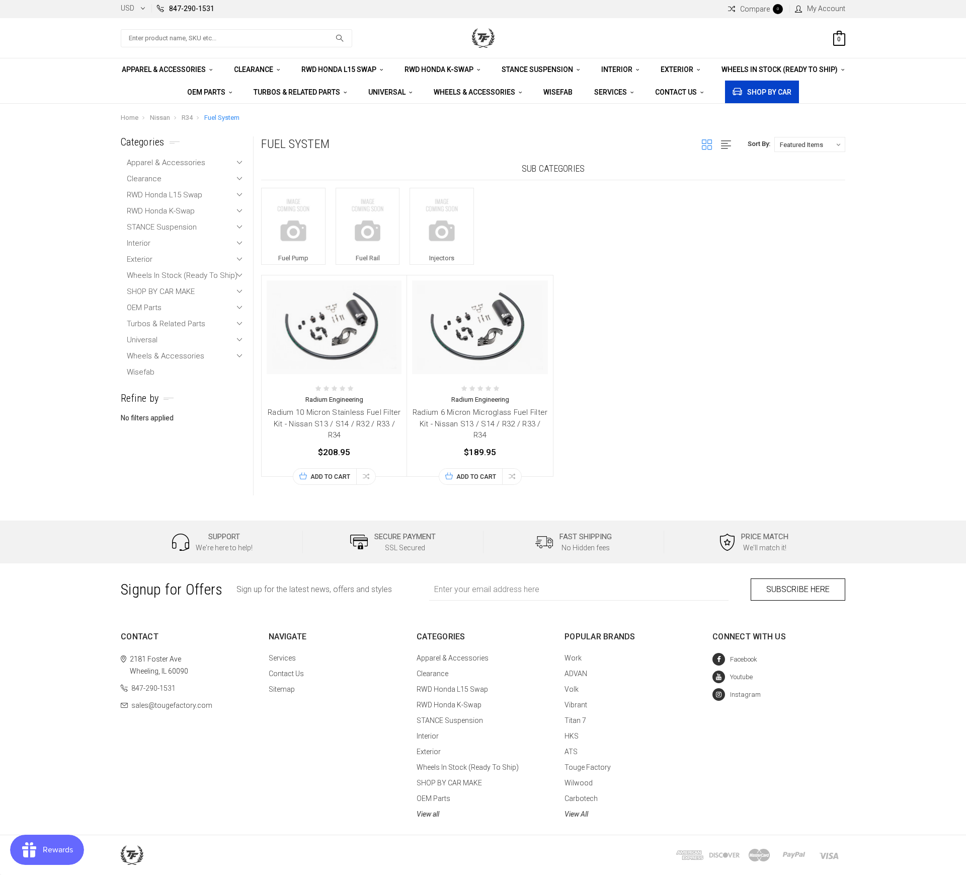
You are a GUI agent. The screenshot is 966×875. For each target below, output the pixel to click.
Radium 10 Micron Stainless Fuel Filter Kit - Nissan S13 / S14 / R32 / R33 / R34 (334, 424)
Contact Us (676, 92)
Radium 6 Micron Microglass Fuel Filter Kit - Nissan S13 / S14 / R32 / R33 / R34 (480, 424)
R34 (187, 117)
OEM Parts (207, 92)
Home (129, 117)
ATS (571, 752)
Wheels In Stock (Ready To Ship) (780, 69)
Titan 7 (575, 720)
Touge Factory (588, 767)
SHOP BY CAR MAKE (161, 291)
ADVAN (576, 674)
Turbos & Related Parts (298, 92)
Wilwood (579, 783)
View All (576, 814)
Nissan (160, 117)
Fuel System (221, 117)
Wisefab (558, 92)
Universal (387, 92)
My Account (826, 9)
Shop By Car (769, 92)
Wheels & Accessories (475, 92)
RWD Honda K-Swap (440, 69)
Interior (617, 69)
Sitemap (282, 689)
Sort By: (759, 144)
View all (428, 814)
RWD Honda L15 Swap (339, 69)
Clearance (254, 69)
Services (611, 92)
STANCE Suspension (538, 69)
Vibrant (576, 705)
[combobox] (236, 38)
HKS (572, 736)
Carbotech (581, 798)
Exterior (678, 69)
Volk (572, 689)
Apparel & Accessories (164, 69)
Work (573, 658)
